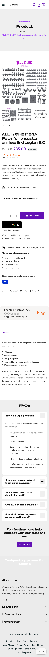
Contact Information (31, 641)
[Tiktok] (7, 599)
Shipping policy (13, 641)
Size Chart (25, 238)
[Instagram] (3, 599)
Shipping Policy (15, 648)
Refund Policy (37, 644)
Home (22, 31)
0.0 (4, 154)
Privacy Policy (23, 644)
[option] (24, 81)
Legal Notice (8, 644)
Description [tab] (6, 332)
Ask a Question (10, 238)
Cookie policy (24, 652)
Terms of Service (31, 648)
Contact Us (24, 544)
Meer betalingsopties (12, 230)
